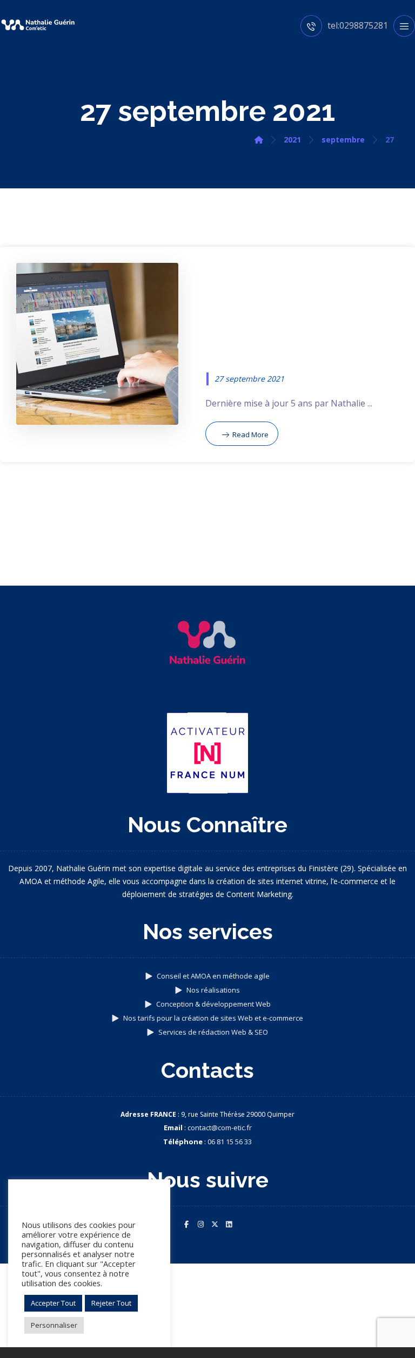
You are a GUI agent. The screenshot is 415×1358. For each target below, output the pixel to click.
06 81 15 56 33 (230, 1141)
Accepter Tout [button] (53, 1303)
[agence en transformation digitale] (38, 24)
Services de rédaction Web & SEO (213, 1032)
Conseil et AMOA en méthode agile (213, 976)
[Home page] (259, 139)
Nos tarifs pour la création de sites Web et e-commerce (213, 1018)
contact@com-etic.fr (220, 1127)
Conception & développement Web (213, 1004)
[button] (186, 1224)
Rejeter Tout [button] (111, 1303)
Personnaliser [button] (54, 1325)
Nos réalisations (213, 990)
